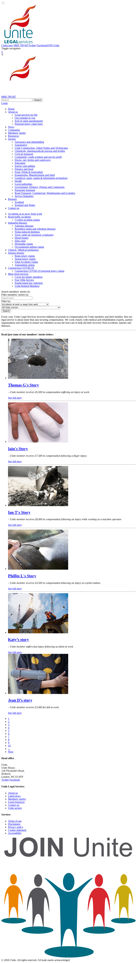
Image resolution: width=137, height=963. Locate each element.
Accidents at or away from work (25, 213)
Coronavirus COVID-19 (21, 268)
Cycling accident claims (27, 219)
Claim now (7, 45)
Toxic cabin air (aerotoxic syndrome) (34, 234)
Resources (13, 136)
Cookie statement (17, 830)
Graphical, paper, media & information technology (41, 178)
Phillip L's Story (22, 576)
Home (11, 108)
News (11, 126)
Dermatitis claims (24, 243)
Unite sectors (15, 808)
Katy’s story (18, 639)
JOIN (53, 45)
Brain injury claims (25, 255)
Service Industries (24, 196)
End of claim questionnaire (29, 120)
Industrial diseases (17, 222)
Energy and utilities (25, 166)
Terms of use (15, 821)
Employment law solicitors (29, 283)
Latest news (14, 796)
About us (13, 111)
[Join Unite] (68, 957)
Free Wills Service (24, 280)
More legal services (18, 274)
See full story (15, 397)
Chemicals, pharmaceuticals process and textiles (40, 151)
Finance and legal (24, 169)
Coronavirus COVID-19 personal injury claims (39, 271)
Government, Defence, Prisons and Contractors (39, 187)
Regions (12, 199)
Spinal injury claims (25, 259)
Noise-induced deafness (27, 231)
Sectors (12, 139)
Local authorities (23, 184)
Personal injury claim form (29, 123)
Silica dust (20, 240)
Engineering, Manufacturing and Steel (35, 175)
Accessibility (15, 833)
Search (37, 100)
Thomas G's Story (23, 385)
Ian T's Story (19, 512)
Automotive (21, 145)
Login (4, 103)
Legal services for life (26, 114)
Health (18, 181)
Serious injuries (16, 252)
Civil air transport (24, 154)
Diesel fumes (21, 237)
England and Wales (25, 205)
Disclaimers (14, 824)
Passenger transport (25, 190)
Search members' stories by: (16, 291)
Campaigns (14, 130)
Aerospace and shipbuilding (29, 142)
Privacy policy (15, 827)
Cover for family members (28, 277)
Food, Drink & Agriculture (29, 172)
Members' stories (17, 133)
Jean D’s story (20, 700)
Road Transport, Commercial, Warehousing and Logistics (45, 193)
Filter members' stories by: (15, 294)
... (9, 748)
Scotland (19, 202)
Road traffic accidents (19, 216)
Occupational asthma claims (29, 246)
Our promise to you (25, 117)
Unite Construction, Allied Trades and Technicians (41, 148)
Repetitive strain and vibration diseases (35, 228)
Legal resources (16, 802)
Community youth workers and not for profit (38, 157)
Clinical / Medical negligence (23, 249)
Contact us (13, 208)
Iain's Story (18, 448)
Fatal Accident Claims (26, 262)
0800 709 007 (21, 45)
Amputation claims (25, 265)
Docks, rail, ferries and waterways (33, 160)
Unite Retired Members (27, 286)
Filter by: (6, 301)
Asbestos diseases (24, 225)
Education (20, 163)
